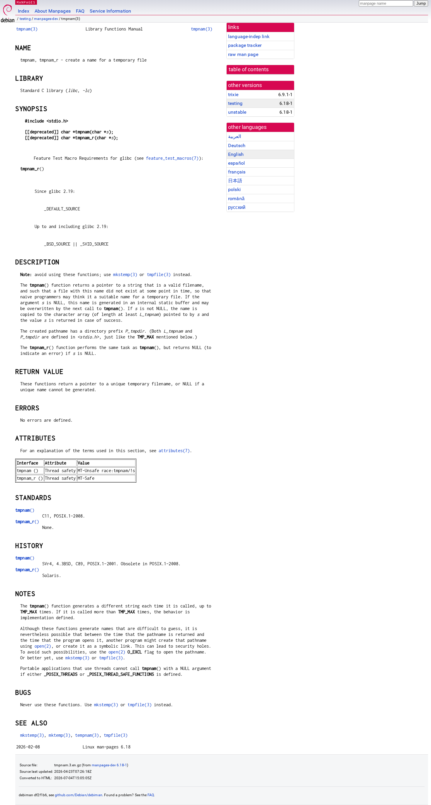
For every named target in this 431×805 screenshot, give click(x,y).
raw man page (243, 54)
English (236, 154)
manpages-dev (46, 19)
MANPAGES (26, 2)
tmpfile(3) (159, 274)
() (24, 510)
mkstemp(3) (125, 274)
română (236, 198)
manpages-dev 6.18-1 (109, 765)
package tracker (245, 45)
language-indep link (248, 36)
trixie (233, 94)
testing (25, 19)
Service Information (110, 11)
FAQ (80, 11)
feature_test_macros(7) (172, 158)
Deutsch (236, 145)
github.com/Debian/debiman (78, 795)
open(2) (43, 646)
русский (236, 207)
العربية (234, 136)
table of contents (249, 69)
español (236, 163)
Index (23, 11)
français (236, 172)
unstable (237, 112)
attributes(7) (174, 450)
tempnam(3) (87, 735)
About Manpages (53, 11)
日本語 (235, 180)
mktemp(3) (59, 735)
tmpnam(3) (27, 28)
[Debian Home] (7, 12)
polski (234, 189)
